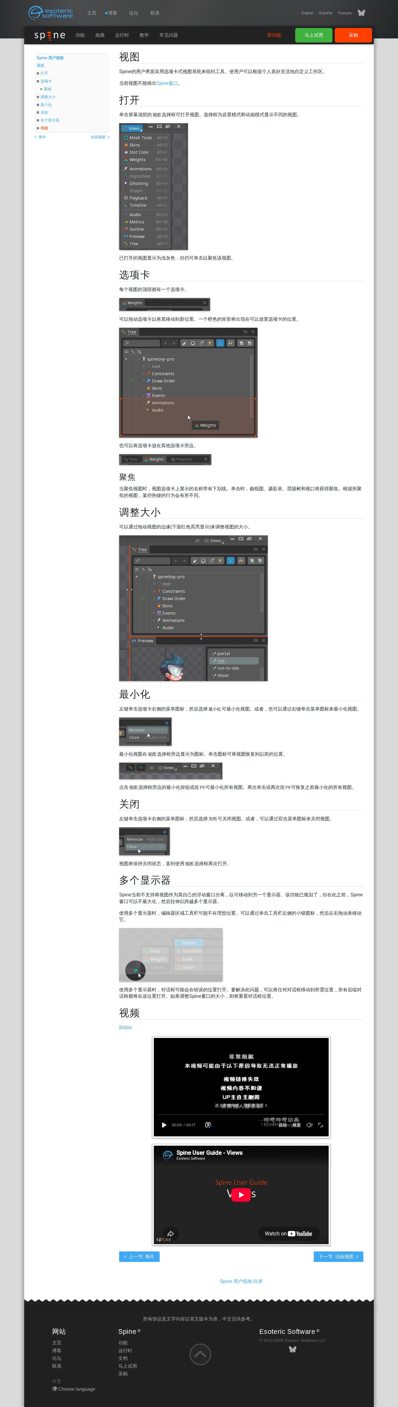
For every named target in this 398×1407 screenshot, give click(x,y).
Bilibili (125, 1027)
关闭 (44, 112)
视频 (44, 128)
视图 (40, 65)
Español (325, 13)
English (308, 13)
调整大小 (48, 97)
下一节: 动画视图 (337, 1256)
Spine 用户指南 (50, 58)
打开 (44, 73)
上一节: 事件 (141, 1256)
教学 (144, 35)
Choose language (76, 1389)
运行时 (122, 35)
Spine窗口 (167, 83)
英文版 (197, 1318)
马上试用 (313, 35)
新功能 (274, 35)
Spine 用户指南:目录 (241, 1281)
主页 (91, 12)
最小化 (46, 105)
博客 (56, 1350)
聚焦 (48, 89)
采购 (353, 35)
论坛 (133, 12)
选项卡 (46, 81)
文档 (123, 1358)
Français (345, 13)
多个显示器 (49, 120)
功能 (80, 35)
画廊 (100, 35)
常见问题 (168, 35)
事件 (41, 137)
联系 (155, 12)
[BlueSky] (358, 13)
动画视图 (99, 137)
